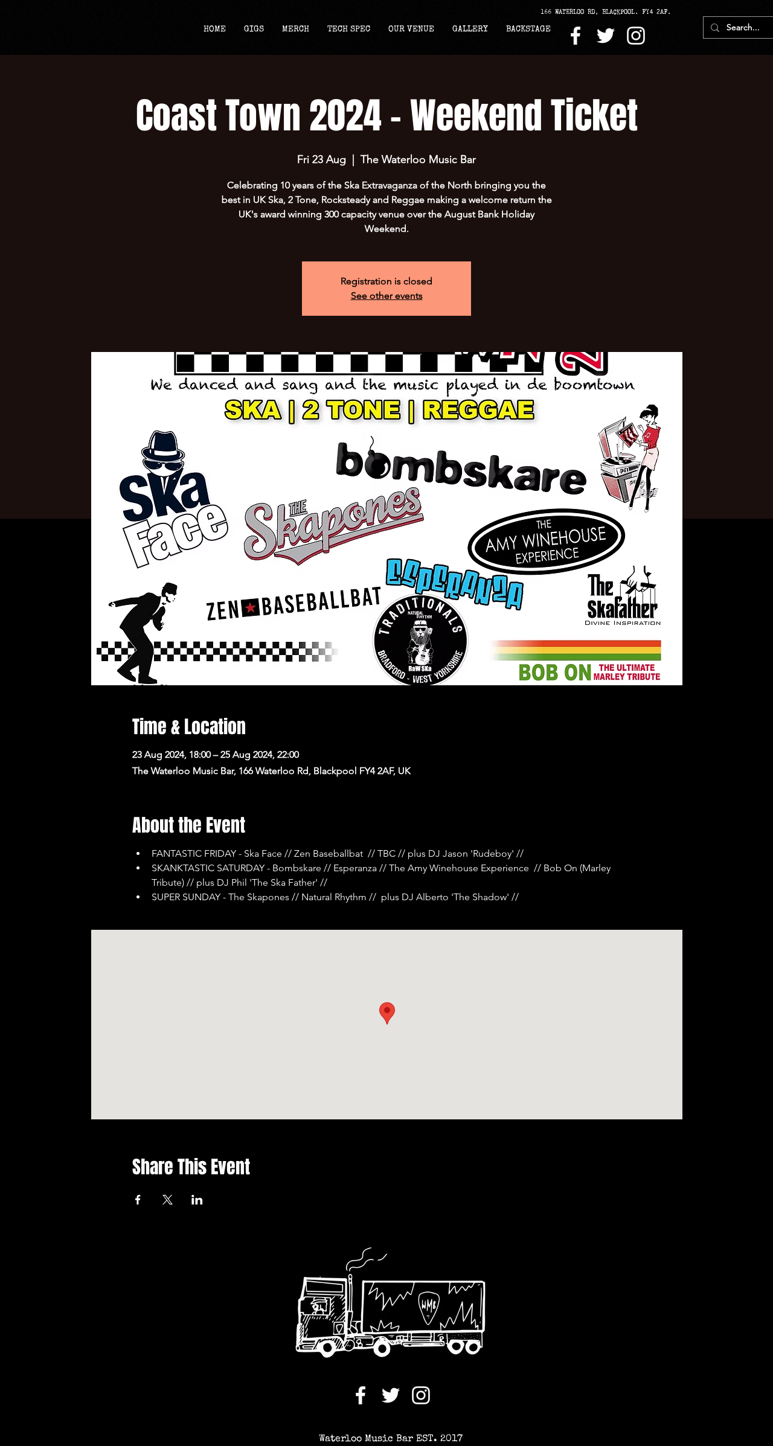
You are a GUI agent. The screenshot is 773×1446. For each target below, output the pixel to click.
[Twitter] (606, 36)
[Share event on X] (167, 1199)
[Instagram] (636, 36)
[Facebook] (575, 36)
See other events (387, 295)
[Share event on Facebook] (138, 1199)
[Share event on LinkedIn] (197, 1199)
